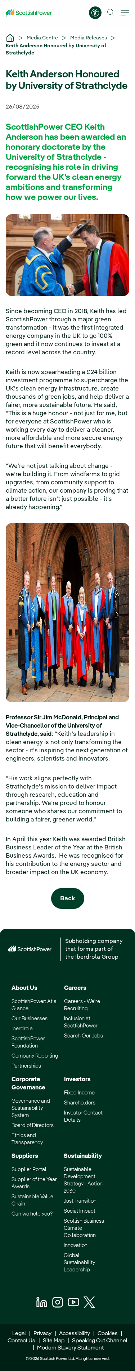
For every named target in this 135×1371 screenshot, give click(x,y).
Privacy (42, 1334)
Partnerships (26, 1066)
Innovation (75, 1245)
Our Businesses (30, 1018)
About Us (24, 988)
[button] (111, 12)
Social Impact (79, 1211)
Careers (75, 988)
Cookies (108, 1334)
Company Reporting (35, 1056)
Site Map (53, 1341)
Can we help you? (32, 1214)
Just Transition (80, 1201)
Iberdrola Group (96, 957)
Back (67, 899)
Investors (77, 1080)
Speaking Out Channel (99, 1341)
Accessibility (74, 1334)
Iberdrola (22, 1028)
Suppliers (25, 1156)
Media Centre (43, 37)
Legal (19, 1334)
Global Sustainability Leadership (79, 1262)
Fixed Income (79, 1093)
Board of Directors (33, 1125)
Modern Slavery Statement (70, 1348)
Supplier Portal (29, 1169)
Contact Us (21, 1341)
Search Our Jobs (83, 1036)
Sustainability (83, 1156)
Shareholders (79, 1103)
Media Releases (89, 37)
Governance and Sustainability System (31, 1108)
